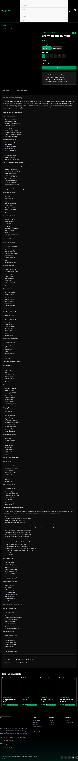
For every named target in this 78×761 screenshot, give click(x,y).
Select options (13, 705)
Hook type (45, 45)
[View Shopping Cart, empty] (75, 11)
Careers (51, 722)
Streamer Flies (37, 729)
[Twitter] (69, 757)
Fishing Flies (45, 32)
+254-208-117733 (7, 747)
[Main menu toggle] (74, 24)
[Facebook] (61, 757)
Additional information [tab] (20, 91)
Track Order (69, 722)
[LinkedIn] (76, 757)
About (51, 720)
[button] (69, 11)
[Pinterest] (72, 757)
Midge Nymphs (37, 727)
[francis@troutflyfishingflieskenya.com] (1, 744)
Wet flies (35, 724)
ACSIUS (4, 758)
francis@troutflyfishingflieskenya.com (13, 744)
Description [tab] (6, 91)
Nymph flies (53, 32)
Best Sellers (36, 731)
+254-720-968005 (7, 749)
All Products (36, 720)
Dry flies (35, 722)
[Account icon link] (72, 11)
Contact (51, 724)
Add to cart (60, 68)
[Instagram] (65, 757)
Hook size (45, 52)
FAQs (67, 720)
